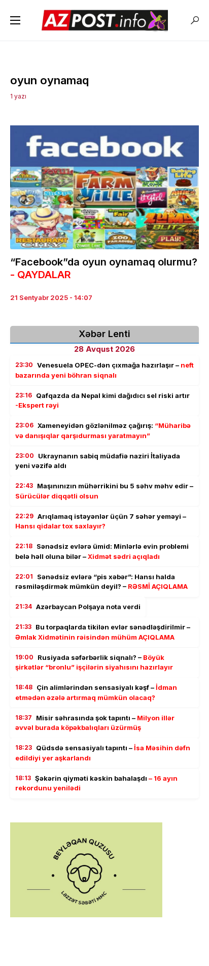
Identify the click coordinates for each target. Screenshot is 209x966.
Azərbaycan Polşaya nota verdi (78, 607)
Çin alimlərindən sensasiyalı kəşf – (96, 692)
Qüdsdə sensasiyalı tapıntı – (102, 753)
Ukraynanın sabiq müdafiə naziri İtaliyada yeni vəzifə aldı (97, 461)
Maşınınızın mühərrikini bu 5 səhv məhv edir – (104, 491)
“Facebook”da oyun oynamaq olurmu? (103, 268)
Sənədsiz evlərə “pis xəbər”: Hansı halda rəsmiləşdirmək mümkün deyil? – (101, 582)
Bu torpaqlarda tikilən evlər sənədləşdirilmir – (102, 632)
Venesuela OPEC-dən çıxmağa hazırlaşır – (104, 370)
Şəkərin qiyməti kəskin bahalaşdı (96, 783)
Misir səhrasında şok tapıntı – (95, 723)
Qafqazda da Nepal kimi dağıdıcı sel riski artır (102, 400)
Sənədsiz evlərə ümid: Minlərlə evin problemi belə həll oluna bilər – (102, 551)
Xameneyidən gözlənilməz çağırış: (103, 430)
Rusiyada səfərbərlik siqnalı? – (94, 662)
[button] (15, 20)
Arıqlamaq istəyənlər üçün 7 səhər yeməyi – (100, 521)
